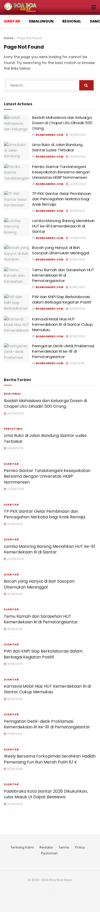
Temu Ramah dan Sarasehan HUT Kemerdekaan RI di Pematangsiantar (63, 275)
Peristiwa (13, 429)
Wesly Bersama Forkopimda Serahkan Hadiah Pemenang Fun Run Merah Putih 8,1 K (50, 759)
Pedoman (49, 853)
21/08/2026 (76, 211)
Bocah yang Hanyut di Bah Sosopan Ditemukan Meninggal (60, 250)
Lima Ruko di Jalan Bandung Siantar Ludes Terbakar (57, 147)
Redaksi (46, 847)
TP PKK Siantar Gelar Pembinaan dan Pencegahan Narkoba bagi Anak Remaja (61, 199)
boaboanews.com (49, 135)
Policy (80, 847)
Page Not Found (29, 38)
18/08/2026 (76, 287)
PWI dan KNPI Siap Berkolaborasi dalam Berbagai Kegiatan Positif (62, 299)
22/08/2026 (77, 184)
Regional (12, 394)
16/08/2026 (14, 769)
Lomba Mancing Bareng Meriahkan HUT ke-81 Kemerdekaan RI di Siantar (63, 226)
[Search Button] (86, 85)
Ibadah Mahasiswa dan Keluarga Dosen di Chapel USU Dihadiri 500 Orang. (62, 123)
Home (8, 38)
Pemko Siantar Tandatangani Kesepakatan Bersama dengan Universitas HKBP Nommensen (61, 172)
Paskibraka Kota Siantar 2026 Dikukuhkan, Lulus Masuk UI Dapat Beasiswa (46, 794)
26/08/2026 (77, 135)
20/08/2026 (77, 238)
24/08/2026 (77, 157)
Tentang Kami (22, 847)
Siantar (11, 464)
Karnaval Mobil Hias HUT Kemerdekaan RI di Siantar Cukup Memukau (62, 324)
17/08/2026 (76, 363)
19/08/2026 (76, 259)
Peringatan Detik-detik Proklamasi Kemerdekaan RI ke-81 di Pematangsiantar (63, 351)
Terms (64, 847)
